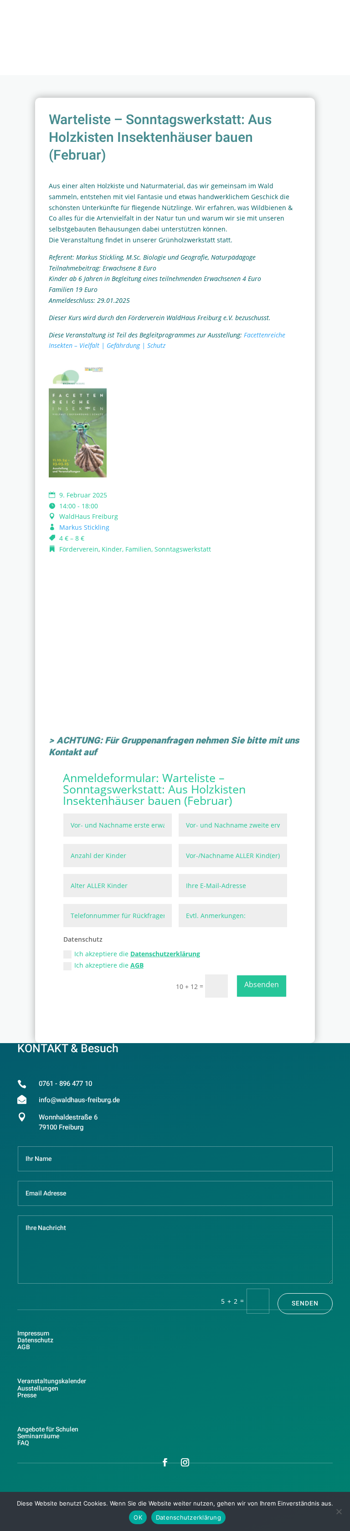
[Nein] (338, 1511)
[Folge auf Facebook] (165, 1462)
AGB (137, 965)
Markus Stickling (84, 527)
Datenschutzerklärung (165, 953)
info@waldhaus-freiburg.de (79, 1100)
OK (138, 1517)
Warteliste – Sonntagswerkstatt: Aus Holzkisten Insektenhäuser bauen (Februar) (154, 789)
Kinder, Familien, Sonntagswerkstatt (156, 549)
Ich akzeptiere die (137, 953)
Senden (305, 1303)
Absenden (261, 984)
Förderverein (78, 549)
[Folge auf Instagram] (185, 1462)
